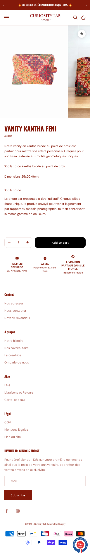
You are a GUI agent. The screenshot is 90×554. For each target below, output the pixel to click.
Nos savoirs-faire (16, 348)
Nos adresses (14, 303)
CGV (7, 422)
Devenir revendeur (17, 318)
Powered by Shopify (56, 524)
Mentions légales (16, 430)
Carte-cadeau (14, 400)
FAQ (7, 385)
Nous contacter (15, 311)
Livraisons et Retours (18, 392)
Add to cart (60, 243)
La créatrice (12, 355)
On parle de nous (16, 362)
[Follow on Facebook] (6, 511)
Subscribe (18, 495)
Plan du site (12, 437)
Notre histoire (13, 341)
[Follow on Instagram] (18, 511)
